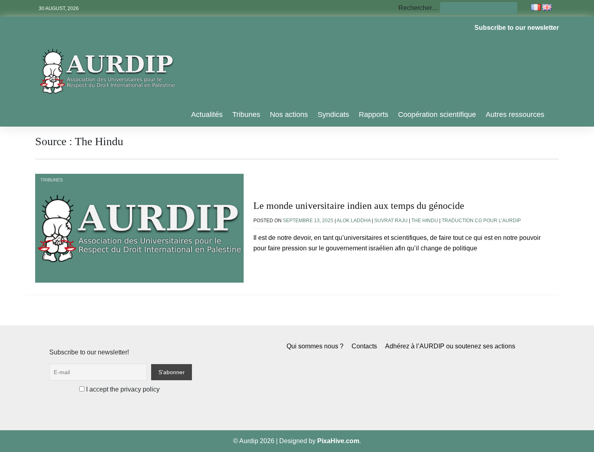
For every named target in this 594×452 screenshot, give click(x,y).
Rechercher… (418, 7)
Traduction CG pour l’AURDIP (481, 220)
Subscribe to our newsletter (516, 27)
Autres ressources (515, 114)
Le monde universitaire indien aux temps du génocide (358, 205)
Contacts (364, 346)
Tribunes (246, 114)
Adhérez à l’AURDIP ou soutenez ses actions (450, 346)
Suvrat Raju (391, 220)
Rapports (373, 114)
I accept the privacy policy (122, 389)
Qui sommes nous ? (314, 346)
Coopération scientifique (437, 114)
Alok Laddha (354, 220)
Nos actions (289, 114)
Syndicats (333, 114)
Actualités (207, 114)
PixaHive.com (338, 440)
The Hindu (424, 220)
